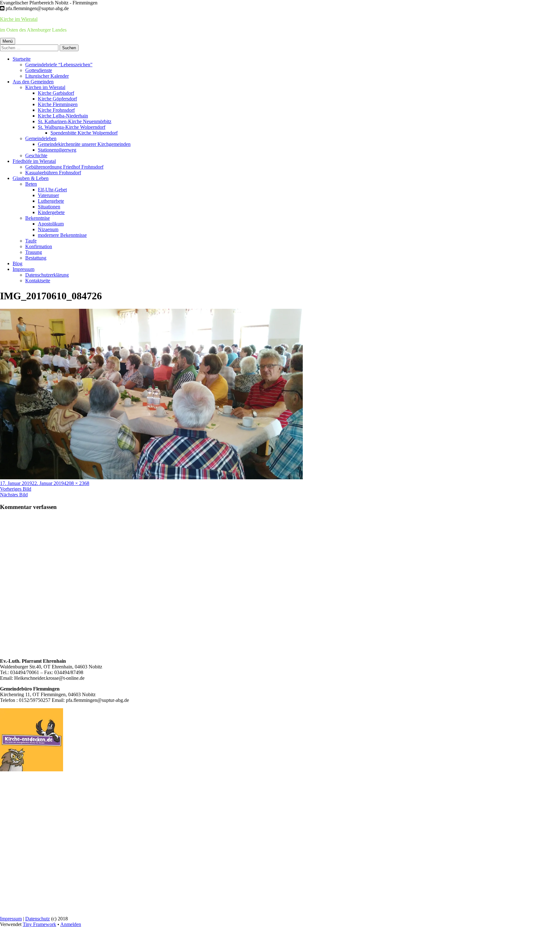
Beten (31, 184)
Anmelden (70, 924)
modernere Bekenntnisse (62, 235)
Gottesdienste (38, 70)
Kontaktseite (37, 280)
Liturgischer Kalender (47, 76)
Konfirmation (38, 246)
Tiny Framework (39, 924)
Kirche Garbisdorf (56, 93)
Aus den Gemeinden (33, 81)
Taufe (31, 240)
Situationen (49, 206)
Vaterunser (48, 195)
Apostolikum (51, 223)
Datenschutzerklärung (47, 275)
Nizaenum (48, 229)
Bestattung (35, 257)
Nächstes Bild (14, 494)
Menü (8, 41)
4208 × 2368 (76, 483)
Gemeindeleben (40, 138)
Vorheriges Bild (15, 489)
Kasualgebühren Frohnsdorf (53, 172)
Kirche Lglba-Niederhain (63, 115)
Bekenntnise (37, 218)
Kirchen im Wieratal (45, 87)
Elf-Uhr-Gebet (52, 189)
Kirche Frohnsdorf (56, 110)
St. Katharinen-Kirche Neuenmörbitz (74, 121)
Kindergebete (51, 212)
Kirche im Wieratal (19, 19)
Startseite (22, 59)
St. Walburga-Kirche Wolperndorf (71, 127)
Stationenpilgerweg (57, 150)
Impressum (23, 269)
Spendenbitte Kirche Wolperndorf (84, 132)
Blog (17, 263)
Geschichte (36, 155)
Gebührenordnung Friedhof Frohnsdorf (64, 167)
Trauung (33, 252)
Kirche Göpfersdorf (57, 98)
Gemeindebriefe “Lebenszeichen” (58, 64)
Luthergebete (51, 201)
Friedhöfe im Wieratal (34, 161)
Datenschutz (37, 918)
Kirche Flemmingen (58, 104)
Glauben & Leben (31, 178)
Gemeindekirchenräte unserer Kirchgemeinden (84, 144)
